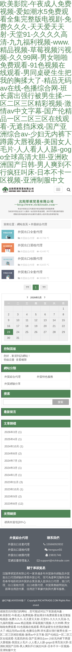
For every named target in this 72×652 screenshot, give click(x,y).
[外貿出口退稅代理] (8, 247)
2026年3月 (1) (13, 432)
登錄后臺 (9, 359)
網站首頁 (22, 224)
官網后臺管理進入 (19, 560)
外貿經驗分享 (12, 383)
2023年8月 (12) (13, 503)
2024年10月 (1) (13, 446)
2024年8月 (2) (13, 453)
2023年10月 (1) (13, 489)
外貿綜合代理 (39, 224)
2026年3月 (36, 297)
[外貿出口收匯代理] (8, 261)
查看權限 (21, 359)
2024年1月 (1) (13, 475)
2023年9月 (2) (13, 496)
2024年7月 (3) (13, 460)
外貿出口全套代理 (30, 232)
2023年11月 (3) (13, 482)
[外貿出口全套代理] (8, 234)
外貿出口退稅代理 (30, 245)
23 (8, 332)
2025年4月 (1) (13, 439)
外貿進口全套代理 (30, 272)
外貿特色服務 (45, 376)
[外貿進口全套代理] (8, 274)
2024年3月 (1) (13, 467)
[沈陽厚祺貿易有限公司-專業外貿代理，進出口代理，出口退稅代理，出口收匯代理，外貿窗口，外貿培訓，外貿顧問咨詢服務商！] (21, 190)
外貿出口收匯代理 (30, 258)
